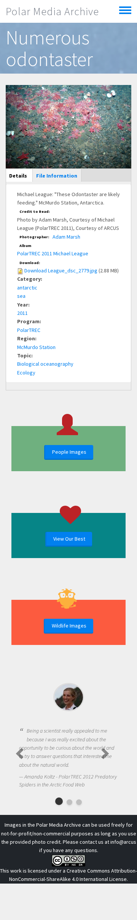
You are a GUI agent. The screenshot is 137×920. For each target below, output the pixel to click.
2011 (22, 313)
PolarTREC (28, 330)
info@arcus (123, 841)
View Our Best (69, 538)
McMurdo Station (36, 347)
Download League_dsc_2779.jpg (60, 270)
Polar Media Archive (52, 11)
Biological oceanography (45, 363)
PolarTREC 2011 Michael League (52, 253)
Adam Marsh (66, 236)
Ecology (26, 372)
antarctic (27, 287)
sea (21, 296)
